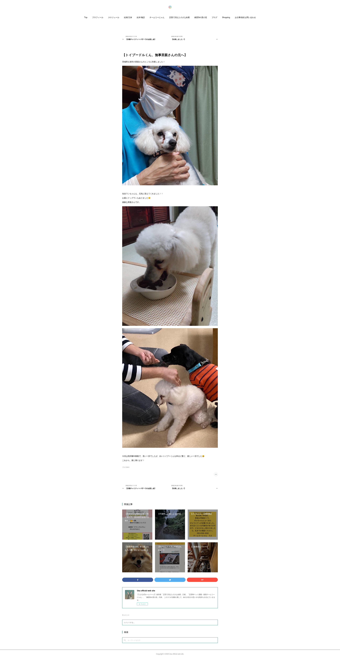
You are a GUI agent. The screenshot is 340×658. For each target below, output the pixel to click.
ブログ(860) (125, 467)
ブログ (214, 17)
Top (85, 17)
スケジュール (113, 17)
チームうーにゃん (157, 17)
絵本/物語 (141, 17)
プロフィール (97, 17)
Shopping (226, 17)
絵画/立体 (128, 17)
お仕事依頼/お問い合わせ (245, 17)
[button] (85, 18)
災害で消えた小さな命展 (179, 17)
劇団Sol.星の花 (200, 17)
